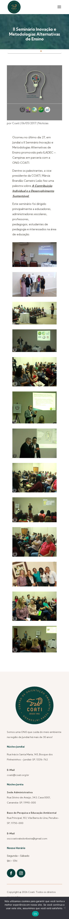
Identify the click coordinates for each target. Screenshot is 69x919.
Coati (15, 123)
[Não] (64, 908)
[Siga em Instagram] (21, 873)
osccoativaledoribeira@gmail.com (27, 838)
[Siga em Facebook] (11, 873)
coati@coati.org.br (18, 775)
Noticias (43, 123)
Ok (35, 913)
